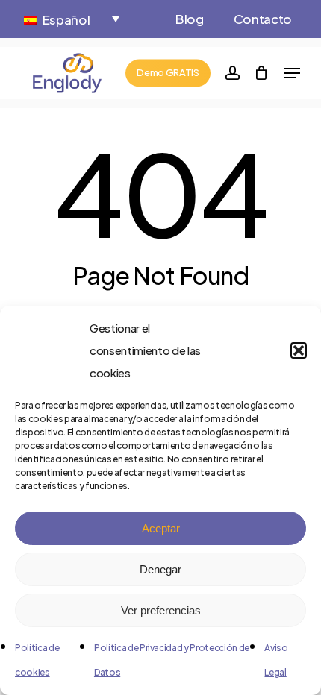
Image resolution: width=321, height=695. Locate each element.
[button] (298, 350)
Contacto (263, 18)
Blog (189, 18)
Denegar (160, 569)
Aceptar (161, 528)
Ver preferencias (161, 610)
